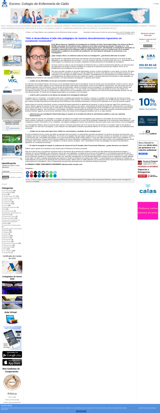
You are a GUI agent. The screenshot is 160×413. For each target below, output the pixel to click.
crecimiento (57, 179)
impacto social (116, 179)
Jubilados (6, 232)
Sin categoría (7, 251)
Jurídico (5, 234)
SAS (4, 249)
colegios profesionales (10, 198)
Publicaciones (7, 245)
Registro (4, 179)
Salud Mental (7, 247)
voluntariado (7, 252)
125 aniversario (8, 190)
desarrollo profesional (10, 207)
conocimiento (48, 179)
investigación (126, 179)
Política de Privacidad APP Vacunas (12, 403)
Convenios (6, 200)
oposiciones (7, 241)
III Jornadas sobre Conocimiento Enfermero (97, 179)
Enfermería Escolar (9, 216)
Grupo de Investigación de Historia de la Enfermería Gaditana (11, 221)
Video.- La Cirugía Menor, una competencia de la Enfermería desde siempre (51, 32)
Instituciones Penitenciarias (12, 225)
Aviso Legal (12, 397)
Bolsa (5, 194)
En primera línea (8, 211)
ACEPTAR (81, 411)
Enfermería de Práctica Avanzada (72, 179)
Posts (157, 4)
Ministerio (6, 238)
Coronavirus (7, 203)
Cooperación (7, 202)
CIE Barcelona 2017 (9, 196)
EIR (4, 209)
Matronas (6, 236)
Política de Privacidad (12, 400)
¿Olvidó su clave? (15, 177)
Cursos (5, 205)
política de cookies (132, 408)
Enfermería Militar (8, 218)
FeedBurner (152, 48)
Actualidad (6, 192)
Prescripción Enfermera (10, 243)
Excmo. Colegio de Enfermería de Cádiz (39, 4)
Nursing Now (7, 239)
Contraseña (5, 171)
